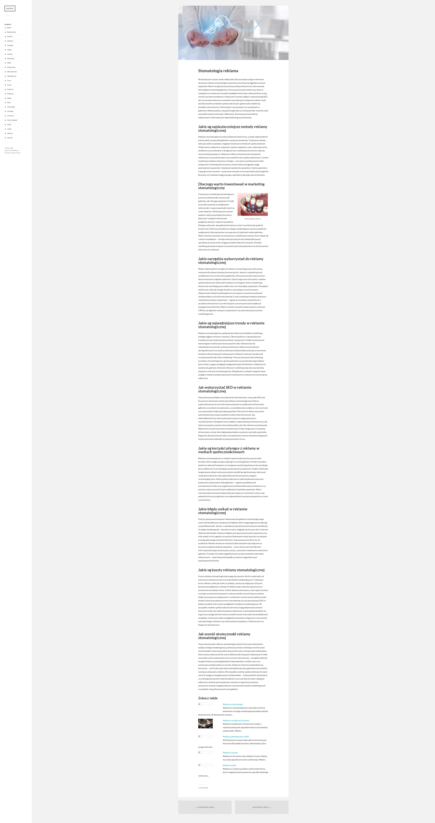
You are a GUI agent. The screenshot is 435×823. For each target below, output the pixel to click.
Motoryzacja (11, 67)
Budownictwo (11, 32)
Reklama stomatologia (233, 704)
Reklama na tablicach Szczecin (236, 720)
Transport (10, 111)
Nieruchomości (12, 72)
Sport (9, 102)
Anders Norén (15, 153)
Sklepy (9, 98)
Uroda (9, 124)
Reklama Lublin (229, 765)
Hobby (9, 50)
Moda (9, 63)
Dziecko (9, 36)
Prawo (9, 85)
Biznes (9, 28)
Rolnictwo (10, 94)
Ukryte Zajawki (12, 120)
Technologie (11, 107)
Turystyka (10, 116)
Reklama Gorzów (230, 752)
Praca (9, 80)
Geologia (10, 45)
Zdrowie (10, 138)
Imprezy (10, 54)
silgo (9, 8)
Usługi (9, 129)
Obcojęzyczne (11, 76)
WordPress (15, 150)
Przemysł (10, 89)
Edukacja (10, 41)
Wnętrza (10, 133)
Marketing (10, 58)
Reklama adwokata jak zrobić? (236, 736)
